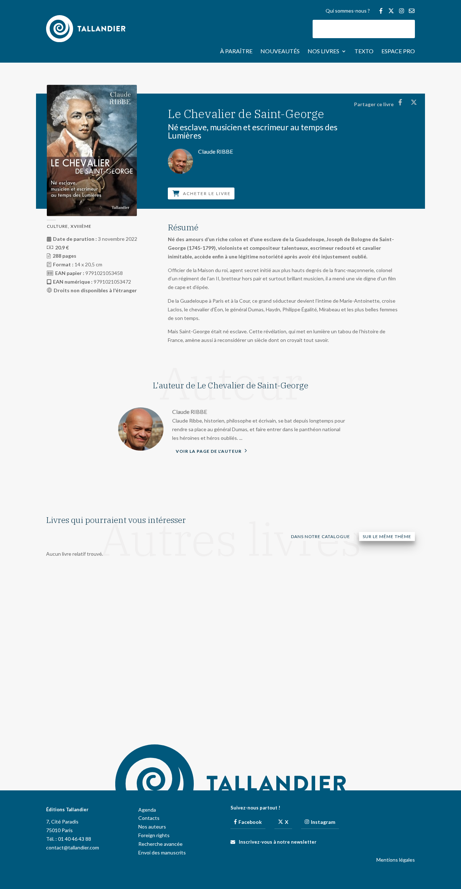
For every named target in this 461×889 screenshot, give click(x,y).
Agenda (147, 810)
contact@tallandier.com (72, 847)
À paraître (236, 51)
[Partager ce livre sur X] (413, 102)
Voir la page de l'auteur (209, 451)
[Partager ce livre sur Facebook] (400, 102)
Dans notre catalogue (320, 536)
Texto (363, 51)
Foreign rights (154, 835)
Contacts (149, 818)
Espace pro (398, 51)
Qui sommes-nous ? (348, 11)
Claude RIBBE (189, 411)
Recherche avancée (160, 844)
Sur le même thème (387, 536)
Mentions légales (395, 860)
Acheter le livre (207, 193)
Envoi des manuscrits (162, 852)
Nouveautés (280, 51)
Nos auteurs (152, 826)
